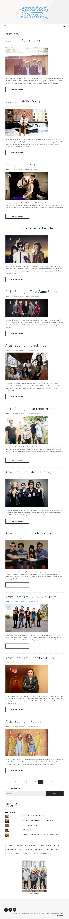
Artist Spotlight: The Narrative (28, 533)
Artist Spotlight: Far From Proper (30, 408)
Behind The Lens (33, 845)
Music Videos (49, 849)
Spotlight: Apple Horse (22, 40)
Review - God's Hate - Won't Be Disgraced (33, 816)
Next (52, 782)
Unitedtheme (61, 915)
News (57, 849)
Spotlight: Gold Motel (21, 165)
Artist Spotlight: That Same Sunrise (32, 291)
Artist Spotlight (21, 845)
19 (46, 782)
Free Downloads (11, 849)
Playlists (9, 853)
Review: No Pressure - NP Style (29, 825)
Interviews (29, 849)
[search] (63, 26)
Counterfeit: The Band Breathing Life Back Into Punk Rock (37, 820)
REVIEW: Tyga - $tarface (28, 830)
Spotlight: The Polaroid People (29, 228)
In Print (21, 849)
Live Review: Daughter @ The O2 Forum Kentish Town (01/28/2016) (40, 834)
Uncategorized (45, 853)
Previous (17, 782)
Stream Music (25, 853)
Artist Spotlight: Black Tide (26, 345)
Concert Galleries (45, 845)
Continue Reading (17, 89)
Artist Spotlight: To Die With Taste (31, 597)
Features (56, 845)
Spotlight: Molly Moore (22, 101)
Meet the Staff (39, 849)
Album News (10, 845)
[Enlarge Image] (9, 51)
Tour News (35, 853)
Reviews (17, 853)
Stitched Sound (32, 45)
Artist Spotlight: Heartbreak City (30, 658)
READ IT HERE (34, 894)
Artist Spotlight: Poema (23, 721)
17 (35, 782)
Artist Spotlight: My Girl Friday (28, 472)
